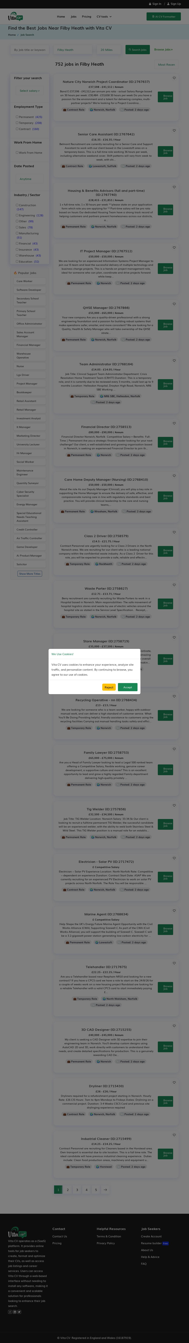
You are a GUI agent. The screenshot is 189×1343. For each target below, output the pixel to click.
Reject (109, 687)
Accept (127, 687)
